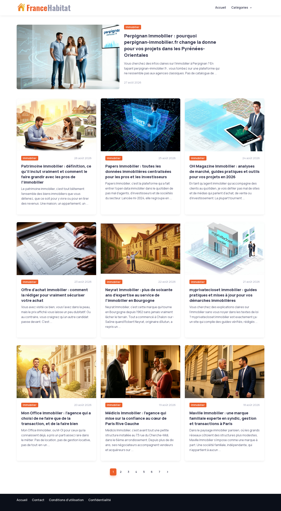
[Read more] (68, 57)
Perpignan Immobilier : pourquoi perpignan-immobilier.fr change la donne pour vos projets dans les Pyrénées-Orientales (170, 45)
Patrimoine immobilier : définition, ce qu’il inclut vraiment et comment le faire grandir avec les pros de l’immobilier (56, 174)
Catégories (239, 7)
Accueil (220, 7)
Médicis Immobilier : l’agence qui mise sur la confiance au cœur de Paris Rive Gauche (135, 418)
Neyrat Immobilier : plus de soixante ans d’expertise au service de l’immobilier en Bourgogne (138, 295)
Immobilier (132, 27)
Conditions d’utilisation (66, 500)
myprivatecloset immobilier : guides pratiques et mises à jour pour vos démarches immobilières (223, 295)
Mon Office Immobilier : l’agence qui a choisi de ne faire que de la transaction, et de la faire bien (56, 418)
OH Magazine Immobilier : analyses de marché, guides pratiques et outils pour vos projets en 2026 (224, 171)
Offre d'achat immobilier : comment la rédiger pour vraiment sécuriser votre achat (54, 295)
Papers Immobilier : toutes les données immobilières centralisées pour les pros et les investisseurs (138, 171)
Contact (38, 500)
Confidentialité (99, 500)
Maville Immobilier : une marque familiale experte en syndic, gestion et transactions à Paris (222, 418)
